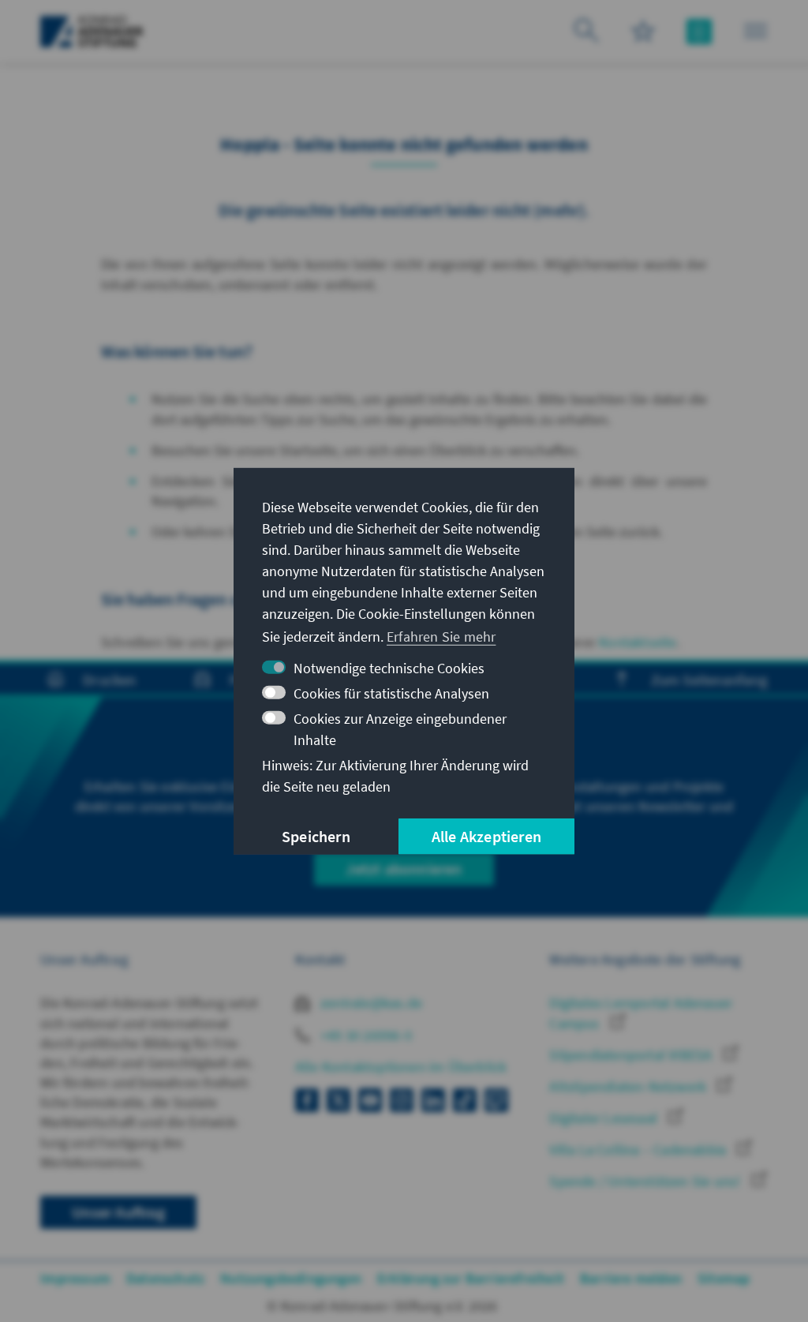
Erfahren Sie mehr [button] (441, 636)
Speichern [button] (316, 836)
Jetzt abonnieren (404, 868)
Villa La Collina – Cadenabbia (639, 1149)
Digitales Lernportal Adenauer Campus (640, 1013)
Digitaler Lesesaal (604, 1118)
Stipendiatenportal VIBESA (632, 1055)
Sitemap (724, 1278)
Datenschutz (165, 1278)
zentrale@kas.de (369, 1003)
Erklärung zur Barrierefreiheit (470, 1278)
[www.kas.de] (92, 31)
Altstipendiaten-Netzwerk (629, 1086)
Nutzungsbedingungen (290, 1278)
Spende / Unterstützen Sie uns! (646, 1181)
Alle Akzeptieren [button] (486, 836)
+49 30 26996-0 (364, 1035)
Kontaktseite (637, 642)
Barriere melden (631, 1278)
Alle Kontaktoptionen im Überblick (401, 1067)
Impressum (75, 1278)
